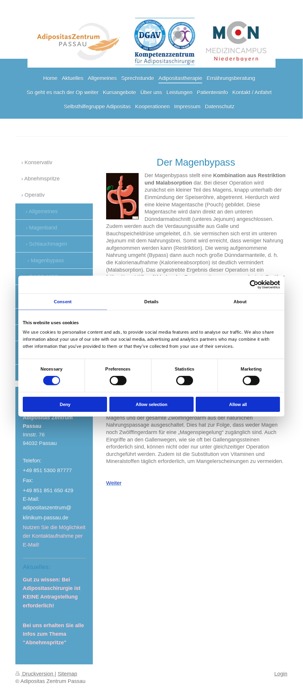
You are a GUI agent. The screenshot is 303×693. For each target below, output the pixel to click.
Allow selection (151, 404)
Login (280, 674)
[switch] (118, 380)
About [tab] (240, 301)
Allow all (238, 404)
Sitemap (67, 674)
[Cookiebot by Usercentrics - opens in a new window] (254, 284)
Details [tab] (151, 301)
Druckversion (38, 674)
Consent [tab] (63, 301)
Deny (65, 404)
